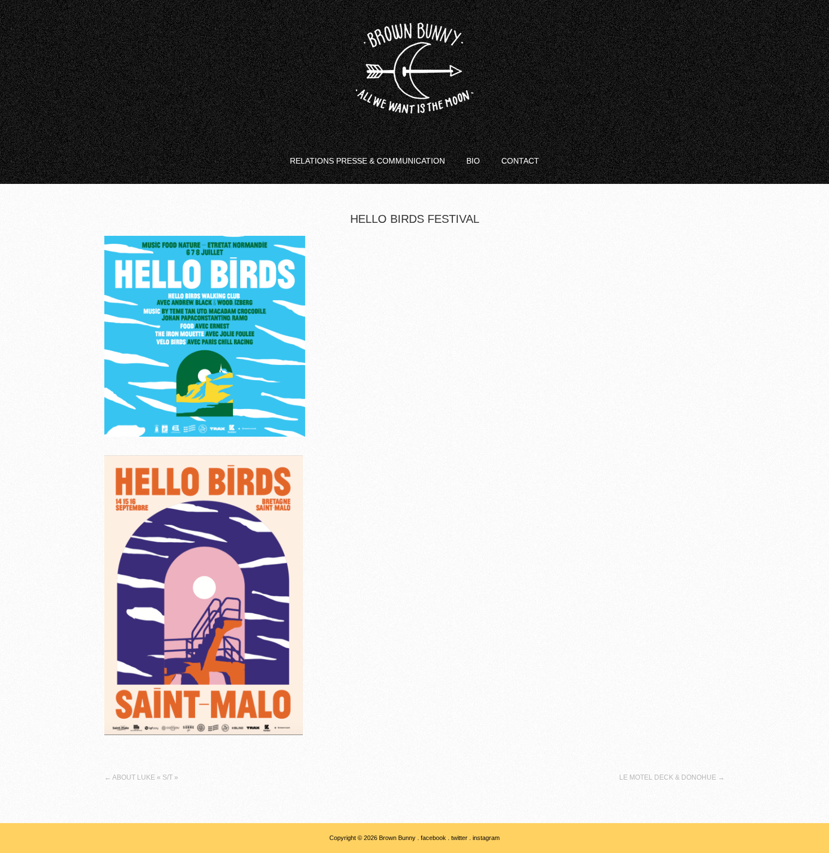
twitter (459, 837)
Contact (520, 160)
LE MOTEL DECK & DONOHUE (672, 777)
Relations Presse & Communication (367, 160)
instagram (486, 837)
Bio (473, 160)
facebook (433, 837)
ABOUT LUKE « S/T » (141, 777)
